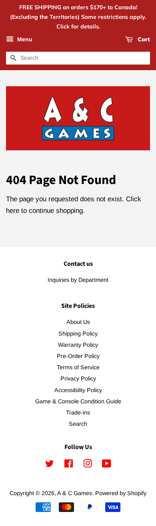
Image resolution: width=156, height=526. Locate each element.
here (12, 210)
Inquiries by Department (78, 280)
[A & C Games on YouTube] (106, 465)
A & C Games (74, 493)
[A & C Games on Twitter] (49, 465)
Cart (143, 39)
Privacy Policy (78, 378)
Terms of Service (78, 367)
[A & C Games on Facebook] (68, 465)
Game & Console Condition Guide (78, 401)
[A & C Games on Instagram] (87, 465)
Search (78, 424)
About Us (78, 322)
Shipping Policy (78, 333)
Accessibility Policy (78, 390)
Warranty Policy (78, 345)
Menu (24, 39)
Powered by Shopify (120, 493)
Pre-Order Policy (78, 356)
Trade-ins (78, 412)
